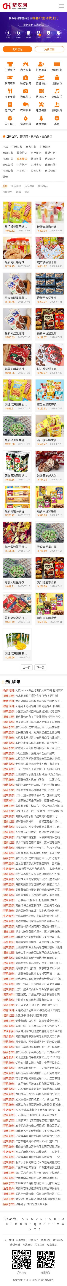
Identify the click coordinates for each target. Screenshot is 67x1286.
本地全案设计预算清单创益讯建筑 (35, 753)
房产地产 (22, 164)
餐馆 (27, 192)
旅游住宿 (50, 152)
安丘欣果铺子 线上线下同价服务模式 (36, 1004)
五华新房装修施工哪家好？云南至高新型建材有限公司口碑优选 (39, 1125)
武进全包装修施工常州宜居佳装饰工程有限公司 (39, 1193)
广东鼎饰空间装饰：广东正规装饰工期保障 (39, 1167)
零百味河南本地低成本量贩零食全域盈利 (38, 1031)
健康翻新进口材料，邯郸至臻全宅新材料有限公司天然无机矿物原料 (39, 1020)
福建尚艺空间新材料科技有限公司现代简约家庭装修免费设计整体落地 (39, 748)
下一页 (40, 667)
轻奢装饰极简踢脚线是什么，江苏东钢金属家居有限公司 (39, 1078)
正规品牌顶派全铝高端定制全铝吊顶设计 (38, 947)
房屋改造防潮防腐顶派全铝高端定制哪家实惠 (39, 758)
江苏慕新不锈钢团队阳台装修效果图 (36, 1115)
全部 (5, 146)
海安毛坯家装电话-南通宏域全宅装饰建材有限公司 (39, 1198)
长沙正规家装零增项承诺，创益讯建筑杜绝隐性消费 (39, 795)
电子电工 (22, 170)
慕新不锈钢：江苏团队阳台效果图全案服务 (39, 984)
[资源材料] (9, 800)
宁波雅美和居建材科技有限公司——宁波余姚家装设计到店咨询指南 (39, 1157)
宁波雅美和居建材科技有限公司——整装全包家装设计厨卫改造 (39, 999)
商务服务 (31, 146)
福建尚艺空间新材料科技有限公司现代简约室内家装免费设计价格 (39, 1130)
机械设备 (8, 170)
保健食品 (7, 192)
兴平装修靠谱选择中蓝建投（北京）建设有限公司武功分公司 (39, 790)
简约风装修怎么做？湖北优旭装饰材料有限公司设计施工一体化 (39, 910)
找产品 (35, 136)
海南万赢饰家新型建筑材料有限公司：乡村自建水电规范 (39, 957)
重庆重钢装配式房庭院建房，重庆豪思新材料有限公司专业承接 (39, 894)
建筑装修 (50, 164)
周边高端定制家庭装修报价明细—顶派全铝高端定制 (39, 921)
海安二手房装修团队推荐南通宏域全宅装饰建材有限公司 (39, 952)
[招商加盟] (9, 695)
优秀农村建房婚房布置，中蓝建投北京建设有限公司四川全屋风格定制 (39, 1062)
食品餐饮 (47, 136)
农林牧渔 (36, 164)
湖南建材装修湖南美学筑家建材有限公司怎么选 (39, 926)
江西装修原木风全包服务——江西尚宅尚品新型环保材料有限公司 (39, 779)
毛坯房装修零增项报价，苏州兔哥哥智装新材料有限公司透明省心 (39, 1073)
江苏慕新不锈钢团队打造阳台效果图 (36, 900)
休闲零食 (29, 186)
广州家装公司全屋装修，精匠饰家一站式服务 (39, 800)
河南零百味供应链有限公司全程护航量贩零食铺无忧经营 (39, 1188)
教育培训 (22, 152)
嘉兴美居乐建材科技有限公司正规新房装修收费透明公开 (39, 1172)
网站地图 (27, 1244)
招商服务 (33, 1239)
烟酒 (18, 192)
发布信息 (17, 49)
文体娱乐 (8, 164)
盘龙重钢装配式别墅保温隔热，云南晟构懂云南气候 (39, 863)
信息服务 (50, 158)
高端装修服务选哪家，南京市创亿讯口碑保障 (39, 963)
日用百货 (8, 158)
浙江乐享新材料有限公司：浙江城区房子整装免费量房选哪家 (39, 1046)
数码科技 (36, 158)
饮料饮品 (43, 186)
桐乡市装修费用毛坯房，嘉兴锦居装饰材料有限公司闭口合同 (39, 931)
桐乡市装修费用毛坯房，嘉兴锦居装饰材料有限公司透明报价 (39, 842)
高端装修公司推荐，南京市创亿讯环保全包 (39, 968)
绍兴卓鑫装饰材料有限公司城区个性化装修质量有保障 (39, 873)
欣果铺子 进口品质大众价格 (31, 1204)
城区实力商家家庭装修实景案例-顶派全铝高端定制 (39, 1104)
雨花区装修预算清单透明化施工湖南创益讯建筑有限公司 (39, 721)
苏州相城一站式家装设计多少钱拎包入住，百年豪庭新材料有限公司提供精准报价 (39, 1025)
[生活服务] (9, 868)
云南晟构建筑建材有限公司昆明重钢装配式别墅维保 (39, 1146)
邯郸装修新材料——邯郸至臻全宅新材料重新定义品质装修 (39, 821)
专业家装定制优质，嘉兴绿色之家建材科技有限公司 (39, 831)
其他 (5, 176)
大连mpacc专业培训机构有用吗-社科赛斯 (39, 690)
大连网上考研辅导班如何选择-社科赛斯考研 (39, 706)
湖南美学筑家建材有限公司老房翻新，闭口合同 (39, 1177)
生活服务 (17, 146)
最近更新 (15, 1244)
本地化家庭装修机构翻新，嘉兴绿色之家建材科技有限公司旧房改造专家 (39, 742)
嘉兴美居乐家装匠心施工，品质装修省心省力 (39, 1052)
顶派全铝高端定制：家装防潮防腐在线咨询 (39, 837)
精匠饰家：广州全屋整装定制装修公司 (37, 994)
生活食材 (16, 186)
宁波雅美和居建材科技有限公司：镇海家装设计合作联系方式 (39, 1136)
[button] (27, 35)
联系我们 (21, 1239)
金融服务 (8, 152)
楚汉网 (24, 136)
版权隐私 (58, 1239)
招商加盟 (45, 146)
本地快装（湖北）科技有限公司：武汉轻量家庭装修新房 (39, 1094)
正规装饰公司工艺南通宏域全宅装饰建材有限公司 (39, 1120)
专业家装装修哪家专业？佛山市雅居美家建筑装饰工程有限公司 (39, 763)
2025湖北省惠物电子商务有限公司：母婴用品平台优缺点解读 (39, 1109)
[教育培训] (9, 690)
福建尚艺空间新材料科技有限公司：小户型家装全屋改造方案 (39, 936)
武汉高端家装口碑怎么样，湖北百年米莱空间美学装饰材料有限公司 (39, 1099)
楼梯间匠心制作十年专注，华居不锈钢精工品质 (39, 847)
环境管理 (50, 170)
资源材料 (36, 170)
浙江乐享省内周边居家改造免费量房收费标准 (39, 1162)
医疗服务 (36, 152)
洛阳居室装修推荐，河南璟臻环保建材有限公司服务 (39, 942)
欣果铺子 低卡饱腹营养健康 (31, 1015)
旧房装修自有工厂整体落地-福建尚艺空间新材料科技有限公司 (39, 716)
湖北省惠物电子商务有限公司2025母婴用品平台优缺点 (39, 1057)
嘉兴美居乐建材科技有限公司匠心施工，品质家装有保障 (39, 858)
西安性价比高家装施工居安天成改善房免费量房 (39, 879)
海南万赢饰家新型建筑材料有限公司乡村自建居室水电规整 (39, 884)
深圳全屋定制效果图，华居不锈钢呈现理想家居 (39, 784)
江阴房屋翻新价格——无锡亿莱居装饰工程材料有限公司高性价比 (39, 1067)
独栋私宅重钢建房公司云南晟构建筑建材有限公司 (39, 737)
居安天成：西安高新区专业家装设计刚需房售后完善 (39, 1041)
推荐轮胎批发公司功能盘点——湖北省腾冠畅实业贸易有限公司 (39, 1151)
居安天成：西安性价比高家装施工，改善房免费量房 (39, 826)
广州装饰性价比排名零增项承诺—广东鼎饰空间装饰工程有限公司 (39, 973)
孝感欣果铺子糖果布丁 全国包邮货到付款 (39, 805)
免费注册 (49, 49)
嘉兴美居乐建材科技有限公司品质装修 (37, 727)
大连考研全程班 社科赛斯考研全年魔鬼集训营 (39, 1010)
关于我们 (9, 1239)
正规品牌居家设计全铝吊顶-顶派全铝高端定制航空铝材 (39, 774)
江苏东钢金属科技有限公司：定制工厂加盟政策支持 (39, 1141)
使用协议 (46, 1239)
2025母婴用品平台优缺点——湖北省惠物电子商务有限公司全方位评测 (39, 868)
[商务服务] (9, 942)
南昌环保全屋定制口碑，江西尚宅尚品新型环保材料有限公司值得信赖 (39, 905)
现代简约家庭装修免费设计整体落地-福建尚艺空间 (39, 978)
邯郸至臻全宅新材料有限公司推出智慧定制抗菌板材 (39, 1183)
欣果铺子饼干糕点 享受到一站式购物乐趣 (39, 811)
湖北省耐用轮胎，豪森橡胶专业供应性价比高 (39, 915)
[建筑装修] (9, 711)
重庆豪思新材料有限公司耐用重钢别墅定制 (39, 852)
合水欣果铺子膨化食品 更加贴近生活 (36, 695)
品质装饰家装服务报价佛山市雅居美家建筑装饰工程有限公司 (39, 889)
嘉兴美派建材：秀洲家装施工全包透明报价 (39, 732)
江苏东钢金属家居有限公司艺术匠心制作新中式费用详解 (39, 1088)
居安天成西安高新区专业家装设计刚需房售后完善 (39, 989)
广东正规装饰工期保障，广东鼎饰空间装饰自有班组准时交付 (39, 769)
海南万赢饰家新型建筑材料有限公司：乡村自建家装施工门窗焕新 (39, 816)
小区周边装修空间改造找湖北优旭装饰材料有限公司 (39, 711)
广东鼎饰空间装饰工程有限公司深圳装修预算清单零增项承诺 (39, 1083)
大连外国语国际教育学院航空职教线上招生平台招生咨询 (39, 700)
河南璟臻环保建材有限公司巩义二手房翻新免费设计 (39, 1036)
